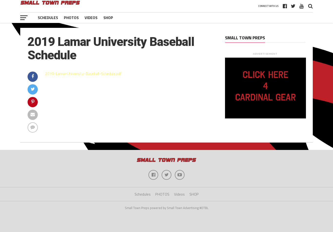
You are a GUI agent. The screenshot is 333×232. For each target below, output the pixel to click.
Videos (91, 18)
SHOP (108, 18)
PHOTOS (71, 18)
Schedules (48, 18)
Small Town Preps (245, 37)
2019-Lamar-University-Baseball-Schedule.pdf (83, 73)
